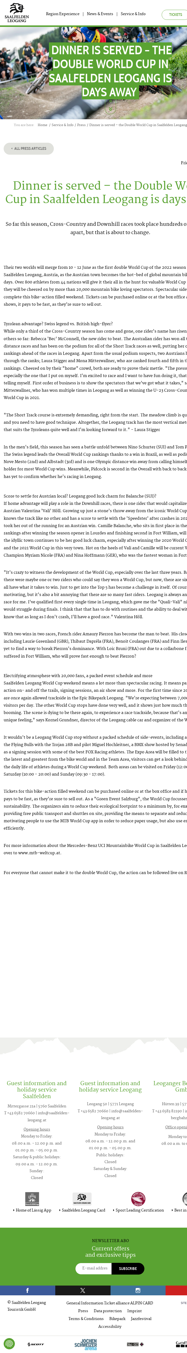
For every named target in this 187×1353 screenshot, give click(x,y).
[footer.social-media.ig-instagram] (138, 1290)
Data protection (108, 1311)
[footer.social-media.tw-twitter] (83, 1290)
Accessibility (109, 1327)
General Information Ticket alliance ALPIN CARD (109, 1303)
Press (83, 1311)
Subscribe (128, 1268)
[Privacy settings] (9, 1343)
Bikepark (117, 1319)
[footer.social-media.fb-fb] (27, 1290)
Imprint (134, 1311)
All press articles (30, 148)
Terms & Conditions (86, 1319)
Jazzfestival (141, 1319)
